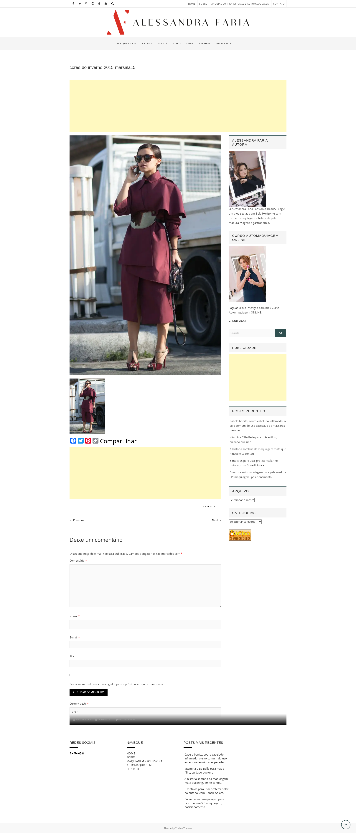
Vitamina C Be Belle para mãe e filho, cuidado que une (204, 770)
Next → (216, 520)
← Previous (77, 520)
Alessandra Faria (84, 719)
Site (72, 656)
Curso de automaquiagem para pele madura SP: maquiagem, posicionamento (204, 803)
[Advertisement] (178, 106)
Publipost (224, 43)
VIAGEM (205, 43)
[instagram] (80, 753)
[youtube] (77, 753)
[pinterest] (75, 753)
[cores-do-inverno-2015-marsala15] (145, 255)
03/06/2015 (104, 719)
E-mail (75, 637)
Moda (162, 43)
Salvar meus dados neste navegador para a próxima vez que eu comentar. (117, 684)
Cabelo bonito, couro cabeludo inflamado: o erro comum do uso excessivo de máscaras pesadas (258, 425)
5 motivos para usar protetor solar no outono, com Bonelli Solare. (206, 791)
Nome (75, 616)
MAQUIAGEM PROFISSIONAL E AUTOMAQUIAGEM (240, 3)
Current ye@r (79, 703)
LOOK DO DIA (183, 43)
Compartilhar (118, 441)
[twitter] (72, 753)
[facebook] (70, 753)
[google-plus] (83, 753)
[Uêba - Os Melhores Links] (240, 532)
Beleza (147, 43)
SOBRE (203, 3)
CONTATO (279, 3)
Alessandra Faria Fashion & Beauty (104, 40)
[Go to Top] (345, 824)
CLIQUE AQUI (237, 321)
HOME (192, 3)
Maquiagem (126, 43)
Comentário (78, 560)
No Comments (127, 719)
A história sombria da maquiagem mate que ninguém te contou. (206, 780)
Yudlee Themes (183, 828)
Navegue (135, 742)
